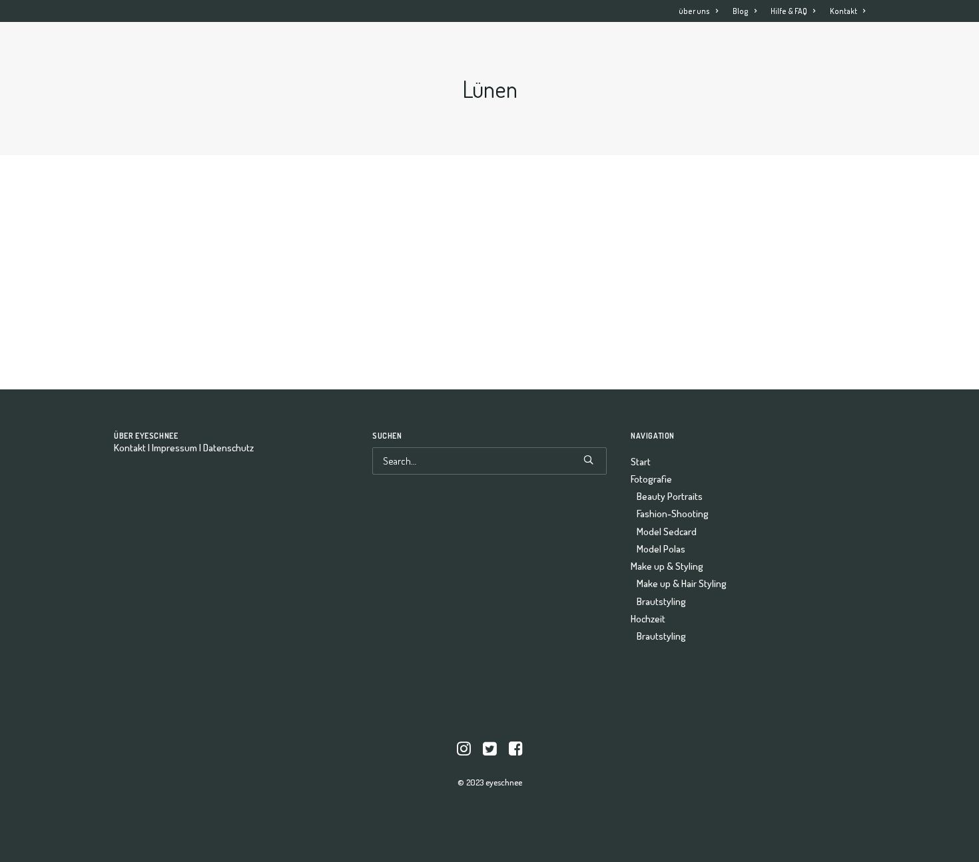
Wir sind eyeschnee (105, 236)
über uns (694, 11)
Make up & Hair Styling (682, 583)
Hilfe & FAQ (789, 11)
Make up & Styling (681, 50)
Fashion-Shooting (673, 513)
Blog (741, 11)
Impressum (174, 447)
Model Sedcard (667, 531)
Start (514, 50)
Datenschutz (228, 447)
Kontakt (843, 11)
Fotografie (575, 50)
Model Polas (661, 548)
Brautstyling (661, 601)
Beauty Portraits (670, 496)
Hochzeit (785, 50)
